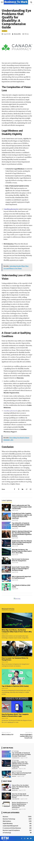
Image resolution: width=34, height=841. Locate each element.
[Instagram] (24, 838)
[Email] (30, 489)
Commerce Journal (15, 757)
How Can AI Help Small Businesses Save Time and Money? (20, 795)
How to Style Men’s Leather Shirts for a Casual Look (26, 736)
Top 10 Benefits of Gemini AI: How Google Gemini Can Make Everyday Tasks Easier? (21, 524)
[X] (18, 489)
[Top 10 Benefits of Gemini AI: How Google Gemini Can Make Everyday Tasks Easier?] (6, 525)
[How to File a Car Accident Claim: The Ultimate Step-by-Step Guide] (6, 787)
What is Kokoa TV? (7, 734)
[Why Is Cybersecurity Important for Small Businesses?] (6, 578)
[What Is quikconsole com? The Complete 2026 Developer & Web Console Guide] (6, 507)
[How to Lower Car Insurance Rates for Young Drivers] (6, 560)
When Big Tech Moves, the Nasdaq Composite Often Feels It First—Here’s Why (22, 551)
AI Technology (15, 751)
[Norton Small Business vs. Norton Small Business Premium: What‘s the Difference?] (6, 804)
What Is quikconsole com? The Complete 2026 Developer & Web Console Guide (22, 506)
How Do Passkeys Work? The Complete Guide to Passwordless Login (15, 715)
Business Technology (17, 771)
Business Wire (17, 33)
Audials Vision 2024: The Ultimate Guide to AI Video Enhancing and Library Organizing (22, 542)
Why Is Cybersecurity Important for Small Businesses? (21, 577)
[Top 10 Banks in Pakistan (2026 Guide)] (6, 586)
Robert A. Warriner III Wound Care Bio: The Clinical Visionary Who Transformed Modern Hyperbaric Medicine (22, 533)
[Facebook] (14, 489)
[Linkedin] (22, 489)
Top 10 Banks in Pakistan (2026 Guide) (21, 586)
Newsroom (14, 776)
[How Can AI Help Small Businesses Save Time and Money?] (6, 796)
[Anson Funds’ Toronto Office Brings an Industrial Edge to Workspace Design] (6, 569)
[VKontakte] (27, 838)
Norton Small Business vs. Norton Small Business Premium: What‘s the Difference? (20, 805)
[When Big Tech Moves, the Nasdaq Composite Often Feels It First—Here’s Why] (6, 552)
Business (4, 31)
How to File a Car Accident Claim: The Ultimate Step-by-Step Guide (21, 786)
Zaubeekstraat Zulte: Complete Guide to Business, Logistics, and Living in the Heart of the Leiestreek (22, 516)
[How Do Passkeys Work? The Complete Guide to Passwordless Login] (17, 705)
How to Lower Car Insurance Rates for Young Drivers (20, 559)
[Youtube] (30, 838)
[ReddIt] (26, 489)
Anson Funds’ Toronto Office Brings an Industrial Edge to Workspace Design (20, 568)
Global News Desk (15, 798)
